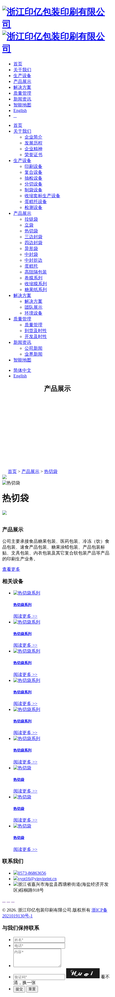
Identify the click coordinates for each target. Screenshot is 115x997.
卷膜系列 (33, 277)
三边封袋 (33, 236)
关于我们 (22, 69)
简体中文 (22, 370)
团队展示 (33, 307)
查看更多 (11, 569)
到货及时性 (36, 330)
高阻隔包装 (36, 272)
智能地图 (22, 105)
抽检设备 (33, 178)
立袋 (29, 225)
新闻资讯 (22, 99)
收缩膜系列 (36, 283)
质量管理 (22, 93)
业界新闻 (33, 354)
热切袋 (31, 231)
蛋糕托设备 (36, 201)
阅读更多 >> (25, 616)
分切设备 (33, 184)
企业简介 (33, 137)
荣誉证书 (33, 154)
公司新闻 (33, 348)
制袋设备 (33, 189)
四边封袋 (33, 242)
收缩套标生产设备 (42, 195)
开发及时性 (36, 336)
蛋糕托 (31, 266)
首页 (17, 63)
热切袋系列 (22, 605)
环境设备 (33, 313)
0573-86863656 (32, 873)
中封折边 (33, 260)
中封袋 (31, 254)
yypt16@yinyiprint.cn (37, 878)
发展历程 (33, 143)
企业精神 (33, 148)
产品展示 (22, 81)
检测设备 (33, 207)
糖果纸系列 (36, 289)
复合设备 (33, 172)
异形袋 (31, 248)
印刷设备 (33, 166)
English (20, 110)
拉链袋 (31, 219)
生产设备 (22, 75)
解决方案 (22, 87)
